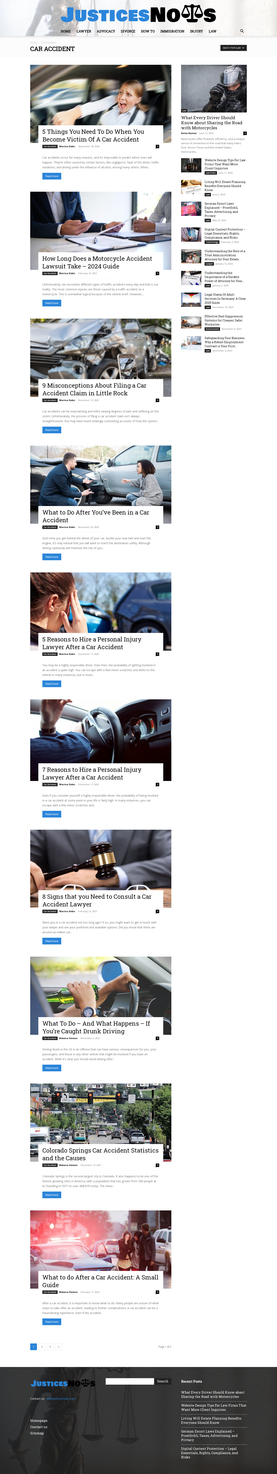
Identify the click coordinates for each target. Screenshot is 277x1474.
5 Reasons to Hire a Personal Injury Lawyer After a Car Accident (92, 643)
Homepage (38, 1420)
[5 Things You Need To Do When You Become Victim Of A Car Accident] (100, 104)
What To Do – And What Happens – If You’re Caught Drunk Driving (96, 1027)
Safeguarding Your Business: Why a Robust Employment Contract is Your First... (225, 342)
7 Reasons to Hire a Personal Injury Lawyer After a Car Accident (92, 773)
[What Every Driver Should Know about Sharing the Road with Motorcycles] (214, 88)
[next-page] (58, 1346)
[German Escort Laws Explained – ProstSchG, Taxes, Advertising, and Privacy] (191, 209)
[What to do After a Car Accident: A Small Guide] (100, 1249)
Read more (51, 176)
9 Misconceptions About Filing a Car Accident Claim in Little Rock (94, 389)
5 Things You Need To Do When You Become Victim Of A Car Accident (93, 135)
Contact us (38, 1427)
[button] (242, 32)
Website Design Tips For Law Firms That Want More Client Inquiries (225, 164)
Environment (212, 329)
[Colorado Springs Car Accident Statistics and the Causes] (100, 1123)
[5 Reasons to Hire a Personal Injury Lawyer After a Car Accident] (100, 611)
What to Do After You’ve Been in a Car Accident (95, 516)
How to (148, 31)
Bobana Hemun (68, 1038)
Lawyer (83, 31)
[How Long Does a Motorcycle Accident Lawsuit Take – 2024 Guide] (100, 231)
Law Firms (211, 172)
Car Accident (50, 146)
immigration (172, 31)
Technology (212, 242)
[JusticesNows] (138, 13)
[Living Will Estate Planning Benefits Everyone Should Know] (191, 187)
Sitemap (37, 1433)
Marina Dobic (67, 146)
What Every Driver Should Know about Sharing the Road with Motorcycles (212, 123)
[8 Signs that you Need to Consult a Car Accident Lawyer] (100, 869)
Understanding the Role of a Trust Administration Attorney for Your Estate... (225, 255)
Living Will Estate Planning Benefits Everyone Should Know (225, 186)
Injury (196, 31)
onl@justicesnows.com (61, 1398)
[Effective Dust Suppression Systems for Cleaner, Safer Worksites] (191, 321)
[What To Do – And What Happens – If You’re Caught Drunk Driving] (100, 996)
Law (213, 31)
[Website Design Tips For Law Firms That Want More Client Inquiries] (191, 165)
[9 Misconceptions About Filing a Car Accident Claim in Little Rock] (100, 358)
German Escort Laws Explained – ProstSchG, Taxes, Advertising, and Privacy (221, 210)
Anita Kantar (189, 133)
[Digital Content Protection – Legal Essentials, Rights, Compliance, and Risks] (191, 234)
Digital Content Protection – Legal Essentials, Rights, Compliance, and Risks (225, 233)
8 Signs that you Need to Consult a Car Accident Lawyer (96, 900)
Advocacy (106, 31)
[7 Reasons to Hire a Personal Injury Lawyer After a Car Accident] (100, 740)
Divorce (128, 31)
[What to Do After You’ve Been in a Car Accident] (100, 485)
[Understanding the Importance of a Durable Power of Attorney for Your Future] (191, 278)
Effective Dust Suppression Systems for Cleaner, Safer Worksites (224, 320)
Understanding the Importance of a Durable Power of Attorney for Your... (224, 277)
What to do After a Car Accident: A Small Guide (100, 1281)
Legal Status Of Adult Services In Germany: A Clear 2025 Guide (225, 299)
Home (66, 31)
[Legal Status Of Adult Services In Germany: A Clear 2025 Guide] (191, 300)
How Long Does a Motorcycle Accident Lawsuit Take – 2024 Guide (97, 262)
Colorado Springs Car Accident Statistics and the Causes (100, 1154)
